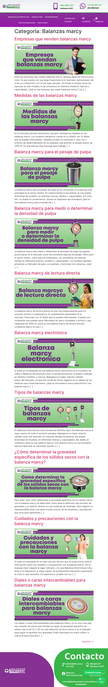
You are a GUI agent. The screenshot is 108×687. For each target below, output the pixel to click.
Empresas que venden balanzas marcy (52, 38)
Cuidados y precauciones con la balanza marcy (46, 521)
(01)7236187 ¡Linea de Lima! (74, 665)
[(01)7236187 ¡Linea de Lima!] (63, 664)
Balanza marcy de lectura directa (47, 273)
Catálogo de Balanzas (26, 23)
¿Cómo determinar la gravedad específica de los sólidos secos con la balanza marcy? (51, 457)
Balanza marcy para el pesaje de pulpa (52, 151)
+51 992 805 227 (94, 4)
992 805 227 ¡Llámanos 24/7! (97, 665)
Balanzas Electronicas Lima (74, 674)
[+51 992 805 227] (82, 6)
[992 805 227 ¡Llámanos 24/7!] (87, 664)
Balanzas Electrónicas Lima (18, 17)
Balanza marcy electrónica (40, 332)
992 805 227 (67, 5)
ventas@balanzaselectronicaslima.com (81, 681)
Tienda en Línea (37, 17)
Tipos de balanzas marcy (39, 392)
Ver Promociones (51, 17)
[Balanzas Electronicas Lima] (63, 673)
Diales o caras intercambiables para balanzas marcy (49, 583)
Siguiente (88, 641)
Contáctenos (42, 23)
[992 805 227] (55, 6)
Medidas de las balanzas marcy (45, 95)
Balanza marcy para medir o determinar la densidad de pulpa (53, 211)
